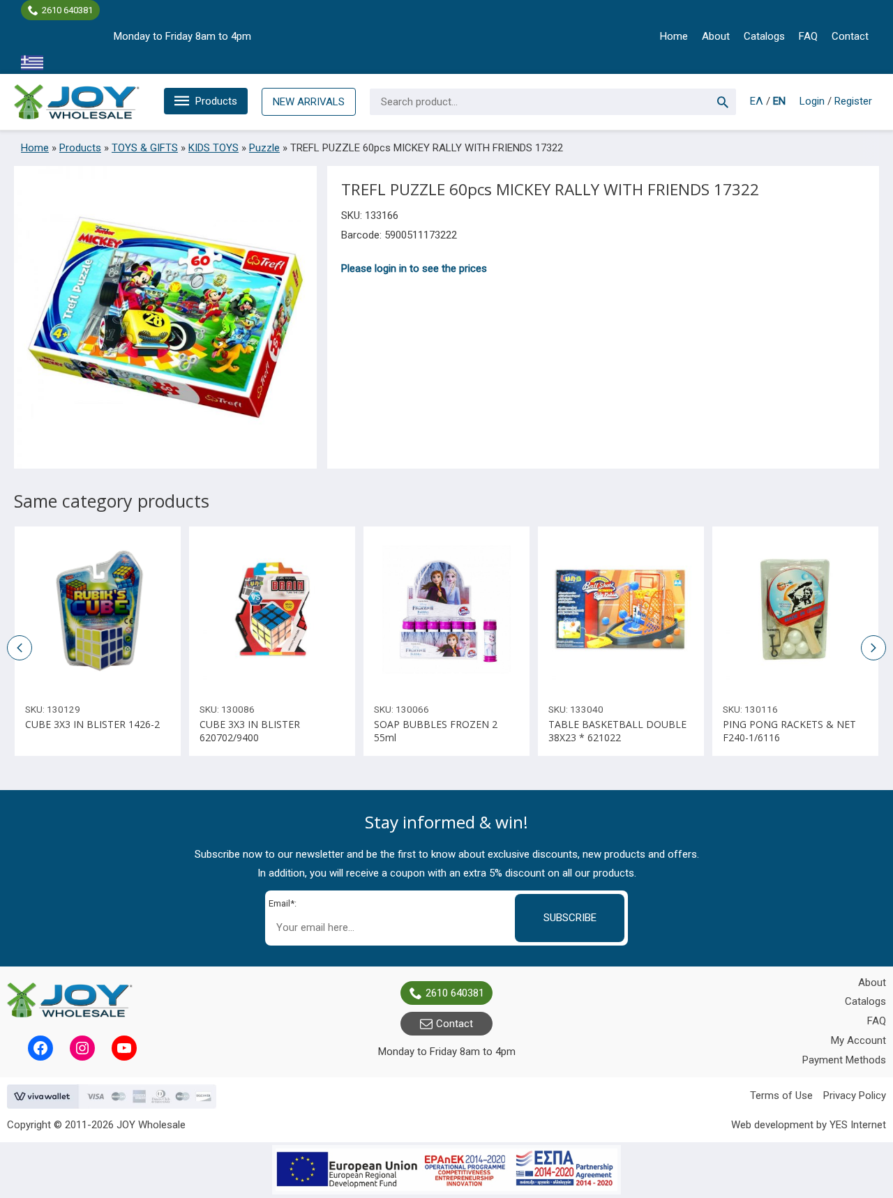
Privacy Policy (854, 1095)
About (716, 36)
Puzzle (264, 148)
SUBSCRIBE (569, 917)
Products (216, 101)
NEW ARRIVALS (309, 102)
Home (674, 36)
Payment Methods (844, 1060)
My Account (858, 1040)
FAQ (808, 36)
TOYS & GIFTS (145, 148)
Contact (850, 36)
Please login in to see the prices (414, 268)
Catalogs (764, 36)
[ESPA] (446, 1170)
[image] (98, 609)
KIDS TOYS (213, 148)
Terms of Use (781, 1095)
